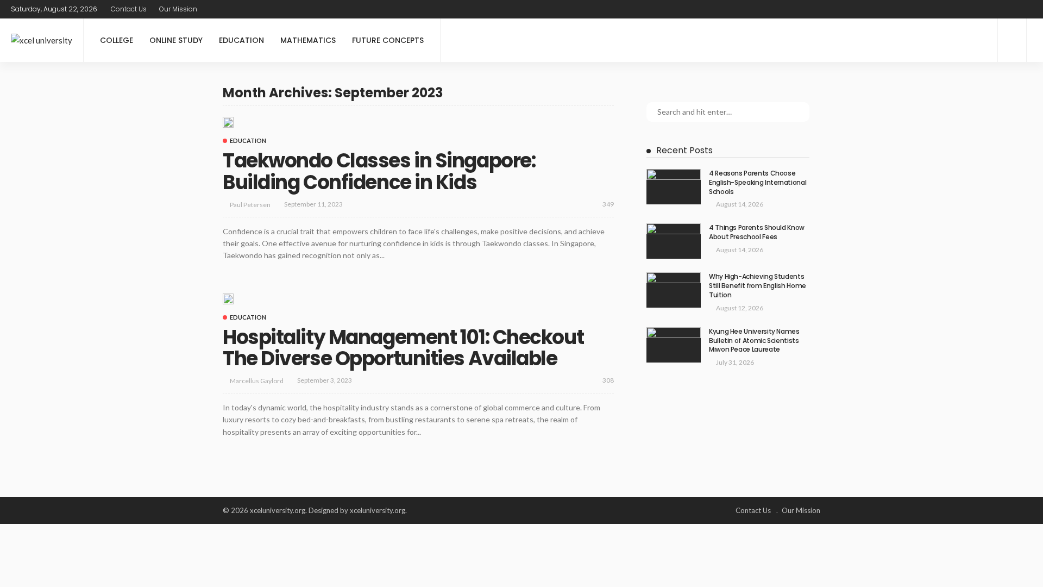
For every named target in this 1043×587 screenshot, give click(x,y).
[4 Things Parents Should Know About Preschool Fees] (673, 241)
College (116, 40)
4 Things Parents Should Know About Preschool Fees (757, 232)
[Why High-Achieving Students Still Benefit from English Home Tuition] (673, 290)
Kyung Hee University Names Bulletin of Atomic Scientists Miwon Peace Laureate (754, 340)
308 (608, 380)
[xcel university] (41, 40)
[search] (1025, 9)
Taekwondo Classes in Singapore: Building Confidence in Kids (379, 171)
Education (241, 40)
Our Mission (178, 9)
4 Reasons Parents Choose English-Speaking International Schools (757, 182)
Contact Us (129, 9)
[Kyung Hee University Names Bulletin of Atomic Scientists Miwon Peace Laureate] (673, 345)
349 (608, 204)
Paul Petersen (250, 205)
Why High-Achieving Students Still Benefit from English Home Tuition (757, 285)
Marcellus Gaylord (257, 381)
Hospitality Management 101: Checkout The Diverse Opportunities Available (403, 348)
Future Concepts (388, 40)
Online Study (176, 40)
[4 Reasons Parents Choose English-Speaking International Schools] (673, 186)
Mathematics (308, 40)
